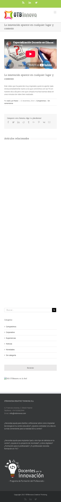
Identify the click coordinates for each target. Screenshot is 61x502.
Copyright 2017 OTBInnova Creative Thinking (30, 494)
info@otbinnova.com (18, 413)
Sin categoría (11, 355)
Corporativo (10, 332)
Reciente (30, 368)
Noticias (9, 344)
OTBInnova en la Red (18, 378)
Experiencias (11, 338)
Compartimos (41, 101)
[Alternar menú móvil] (55, 12)
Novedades (10, 349)
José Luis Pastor (12, 101)
